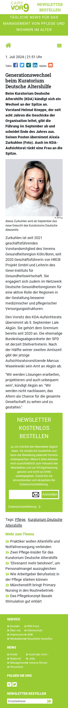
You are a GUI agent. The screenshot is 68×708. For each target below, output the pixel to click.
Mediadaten (16, 638)
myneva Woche (37, 662)
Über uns (15, 630)
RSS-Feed (33, 626)
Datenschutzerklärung (22, 506)
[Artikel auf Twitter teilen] (22, 66)
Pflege (20, 519)
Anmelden (49, 494)
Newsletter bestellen (39, 638)
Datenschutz (34, 630)
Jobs (31, 658)
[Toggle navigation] (59, 45)
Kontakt (14, 626)
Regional (15, 658)
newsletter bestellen (50, 7)
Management (17, 662)
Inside (13, 654)
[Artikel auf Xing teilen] (28, 66)
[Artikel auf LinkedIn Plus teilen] (35, 66)
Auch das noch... (38, 654)
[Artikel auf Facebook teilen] (15, 66)
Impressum (16, 634)
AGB (30, 634)
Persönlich (16, 667)
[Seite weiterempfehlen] (50, 66)
